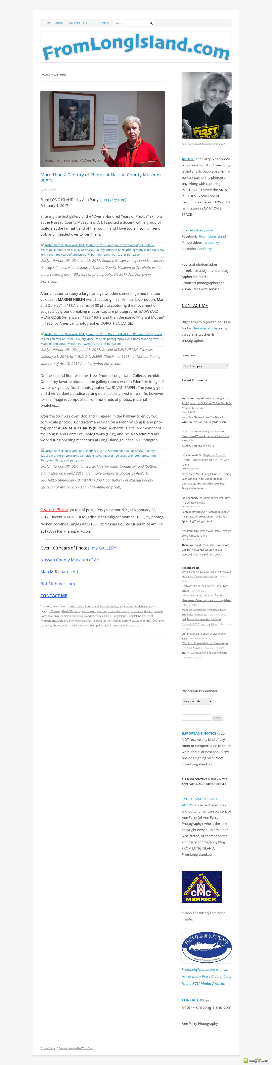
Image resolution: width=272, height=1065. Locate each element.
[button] (151, 23)
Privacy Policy (47, 1048)
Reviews (129, 606)
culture (80, 606)
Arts (72, 606)
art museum (89, 611)
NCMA (154, 620)
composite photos (118, 611)
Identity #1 (98, 616)
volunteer (113, 625)
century (102, 611)
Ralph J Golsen (70, 625)
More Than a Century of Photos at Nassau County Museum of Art (100, 177)
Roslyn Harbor (143, 606)
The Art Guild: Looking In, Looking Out (204, 652)
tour (103, 625)
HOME (46, 23)
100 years (54, 611)
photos (57, 625)
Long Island (92, 606)
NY (121, 606)
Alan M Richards (71, 611)
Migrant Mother (102, 620)
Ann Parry (188, 531)
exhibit (65, 616)
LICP (109, 616)
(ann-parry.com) (113, 199)
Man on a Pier (65, 620)
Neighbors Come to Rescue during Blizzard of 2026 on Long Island (205, 459)
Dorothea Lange (50, 616)
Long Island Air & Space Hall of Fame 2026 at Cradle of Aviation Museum (207, 403)
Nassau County (109, 606)
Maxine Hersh (83, 620)
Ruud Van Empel (90, 625)
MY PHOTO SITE (79, 23)
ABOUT (60, 23)
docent (148, 611)
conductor (137, 611)
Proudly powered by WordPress (76, 1048)
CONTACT (105, 23)
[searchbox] (134, 23)
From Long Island (80, 616)
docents (158, 611)
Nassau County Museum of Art (131, 620)
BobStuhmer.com (57, 583)
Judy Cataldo (189, 431)
